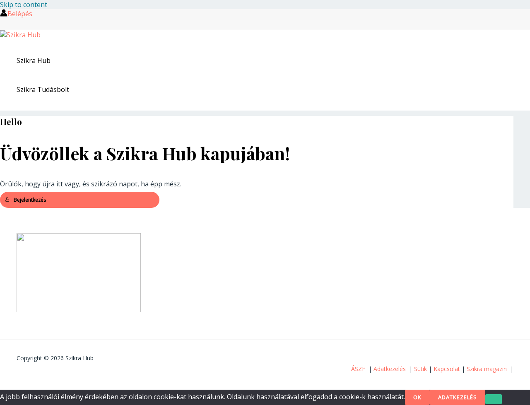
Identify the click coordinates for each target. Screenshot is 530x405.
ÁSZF (358, 369)
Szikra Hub (34, 60)
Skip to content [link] (23, 4)
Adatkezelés (389, 369)
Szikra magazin (487, 369)
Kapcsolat (447, 369)
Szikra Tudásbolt (43, 89)
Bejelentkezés (30, 199)
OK (417, 397)
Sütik (420, 369)
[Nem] (493, 399)
